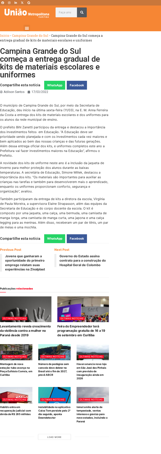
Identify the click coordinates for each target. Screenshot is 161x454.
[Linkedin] (15, 3)
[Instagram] (9, 3)
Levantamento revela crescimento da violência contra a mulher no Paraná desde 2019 (25, 330)
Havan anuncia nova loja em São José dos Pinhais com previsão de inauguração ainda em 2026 (92, 371)
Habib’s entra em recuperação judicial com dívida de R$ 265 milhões (15, 410)
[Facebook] (2, 3)
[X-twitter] (22, 3)
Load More (54, 437)
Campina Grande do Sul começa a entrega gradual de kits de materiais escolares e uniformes (50, 63)
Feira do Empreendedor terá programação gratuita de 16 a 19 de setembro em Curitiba (81, 330)
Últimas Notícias (14, 318)
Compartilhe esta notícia (20, 85)
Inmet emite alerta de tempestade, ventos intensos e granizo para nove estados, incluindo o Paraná (92, 414)
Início (4, 35)
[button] (27, 28)
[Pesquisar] (82, 12)
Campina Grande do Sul (30, 35)
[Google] (28, 3)
